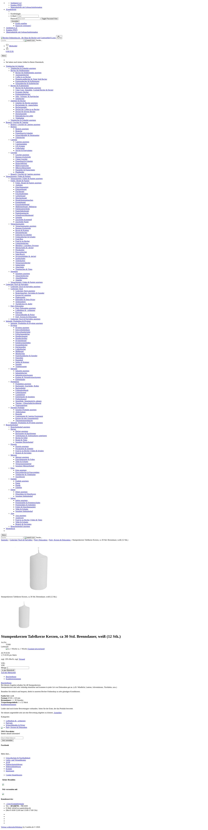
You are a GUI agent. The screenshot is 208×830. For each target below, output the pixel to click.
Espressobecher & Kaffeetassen (27, 81)
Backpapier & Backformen (25, 433)
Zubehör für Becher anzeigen (26, 103)
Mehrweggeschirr (22, 166)
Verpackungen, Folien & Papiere (18, 176)
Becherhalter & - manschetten (26, 105)
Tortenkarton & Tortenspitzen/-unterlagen (31, 436)
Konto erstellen (21, 23)
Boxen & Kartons (22, 230)
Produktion (15, 382)
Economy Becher (22, 92)
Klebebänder (20, 379)
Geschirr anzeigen (22, 155)
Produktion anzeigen (23, 384)
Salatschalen (20, 265)
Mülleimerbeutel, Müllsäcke (26, 207)
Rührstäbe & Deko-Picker (25, 300)
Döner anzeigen (21, 492)
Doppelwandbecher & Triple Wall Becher (31, 79)
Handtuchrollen (21, 338)
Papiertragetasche (22, 213)
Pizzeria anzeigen (22, 446)
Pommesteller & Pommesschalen (27, 503)
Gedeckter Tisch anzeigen (25, 291)
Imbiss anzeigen (21, 500)
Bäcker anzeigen (21, 431)
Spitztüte (18, 217)
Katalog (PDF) (16, 5)
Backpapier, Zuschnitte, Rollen (27, 386)
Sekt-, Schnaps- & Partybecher (27, 96)
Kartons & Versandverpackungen (28, 377)
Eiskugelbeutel (21, 189)
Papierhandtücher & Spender (26, 356)
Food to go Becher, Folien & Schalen (29, 451)
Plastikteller (19, 172)
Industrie (14, 369)
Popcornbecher (21, 252)
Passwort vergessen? (23, 26)
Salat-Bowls (20, 254)
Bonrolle (18, 414)
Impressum (10, 771)
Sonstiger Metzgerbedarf (24, 466)
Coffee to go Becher (23, 77)
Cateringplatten (21, 144)
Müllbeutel (19, 351)
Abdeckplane (20, 412)
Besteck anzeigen (22, 129)
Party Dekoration (17, 306)
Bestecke (18, 131)
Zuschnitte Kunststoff (23, 220)
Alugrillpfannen (21, 278)
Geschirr (14, 153)
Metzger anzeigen (22, 457)
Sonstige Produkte (17, 408)
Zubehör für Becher (18, 101)
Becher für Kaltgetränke (20, 86)
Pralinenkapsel (20, 399)
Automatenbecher (22, 75)
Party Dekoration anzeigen (25, 308)
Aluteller (18, 280)
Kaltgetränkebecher (22, 94)
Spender (18, 364)
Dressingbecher (21, 233)
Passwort (14, 19)
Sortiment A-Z (16, 3)
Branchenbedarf (12, 425)
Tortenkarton (20, 261)
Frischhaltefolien (21, 194)
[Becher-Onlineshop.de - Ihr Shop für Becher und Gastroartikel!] (28, 38)
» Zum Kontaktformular (15, 804)
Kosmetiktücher (21, 345)
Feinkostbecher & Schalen (25, 237)
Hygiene (14, 325)
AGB (8, 762)
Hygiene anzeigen (22, 328)
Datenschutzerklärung (14, 764)
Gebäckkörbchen (21, 243)
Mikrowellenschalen (23, 168)
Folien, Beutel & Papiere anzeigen (28, 183)
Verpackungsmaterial (23, 464)
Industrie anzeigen (22, 371)
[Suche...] (30, 40)
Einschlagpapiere (21, 187)
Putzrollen (19, 358)
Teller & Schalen (21, 462)
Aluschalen (19, 267)
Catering (14, 140)
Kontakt (9, 769)
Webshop (18, 827)
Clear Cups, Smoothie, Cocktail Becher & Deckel (34, 90)
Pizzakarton (19, 250)
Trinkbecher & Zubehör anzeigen (23, 68)
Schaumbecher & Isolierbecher (27, 83)
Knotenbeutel (20, 202)
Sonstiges (14, 271)
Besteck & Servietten (23, 453)
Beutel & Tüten (21, 440)
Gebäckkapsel (20, 392)
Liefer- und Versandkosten (16, 760)
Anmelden (58, 713)
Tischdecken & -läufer (23, 304)
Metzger (14, 455)
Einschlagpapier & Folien (25, 459)
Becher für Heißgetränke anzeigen (28, 73)
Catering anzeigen (22, 142)
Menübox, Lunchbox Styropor (27, 245)
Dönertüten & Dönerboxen (25, 494)
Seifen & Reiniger (22, 362)
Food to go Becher (22, 241)
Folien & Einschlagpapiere (25, 507)
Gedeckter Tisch (17, 289)
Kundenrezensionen (13, 679)
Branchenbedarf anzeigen (20, 427)
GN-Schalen (20, 146)
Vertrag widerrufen (8, 827)
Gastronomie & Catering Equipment (29, 416)
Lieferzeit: (5, 647)
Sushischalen (20, 258)
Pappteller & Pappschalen (25, 170)
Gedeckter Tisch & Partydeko (17, 284)
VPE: (3, 663)
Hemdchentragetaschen (24, 200)
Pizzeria (14, 444)
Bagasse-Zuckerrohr (23, 157)
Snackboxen (20, 477)
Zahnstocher (20, 137)
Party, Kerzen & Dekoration (26, 317)
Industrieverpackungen (24, 375)
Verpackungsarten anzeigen (25, 226)
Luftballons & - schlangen (25, 310)
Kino (12, 468)
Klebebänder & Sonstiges (25, 397)
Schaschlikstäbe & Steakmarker (27, 135)
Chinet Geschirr (21, 159)
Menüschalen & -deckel (24, 248)
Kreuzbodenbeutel (22, 204)
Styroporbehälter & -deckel (25, 256)
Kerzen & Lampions (23, 295)
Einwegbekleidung (22, 330)
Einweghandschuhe (22, 332)
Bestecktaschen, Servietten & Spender (29, 293)
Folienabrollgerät (21, 390)
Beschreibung (11, 677)
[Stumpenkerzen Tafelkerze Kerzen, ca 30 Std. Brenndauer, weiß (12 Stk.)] (23, 631)
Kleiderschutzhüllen (23, 343)
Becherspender (21, 107)
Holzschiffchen (21, 163)
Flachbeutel (19, 191)
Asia (12, 513)
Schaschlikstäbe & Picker (25, 315)
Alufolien (19, 185)
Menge (3, 668)
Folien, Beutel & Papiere (20, 181)
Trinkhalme (19, 118)
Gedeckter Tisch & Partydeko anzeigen (25, 287)
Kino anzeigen (20, 470)
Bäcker (13, 429)
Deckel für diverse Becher (25, 112)
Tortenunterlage (21, 405)
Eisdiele (14, 479)
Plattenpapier (20, 297)
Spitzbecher (19, 99)
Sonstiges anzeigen (22, 274)
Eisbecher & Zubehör (23, 235)
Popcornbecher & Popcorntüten (27, 472)
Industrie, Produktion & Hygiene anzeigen (27, 323)
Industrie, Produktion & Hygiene (18, 321)
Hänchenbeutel (21, 198)
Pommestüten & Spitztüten (25, 505)
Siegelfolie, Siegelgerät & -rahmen (28, 401)
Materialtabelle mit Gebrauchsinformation (26, 7)
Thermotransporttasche (24, 421)
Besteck (14, 127)
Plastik (17, 485)
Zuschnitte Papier (22, 222)
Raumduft (19, 360)
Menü (4, 56)
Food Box (19, 239)
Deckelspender (21, 114)
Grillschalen (20, 148)
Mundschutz (20, 354)
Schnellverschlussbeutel (24, 215)
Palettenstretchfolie (22, 209)
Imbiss (13, 498)
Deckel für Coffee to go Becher (27, 109)
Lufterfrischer (20, 349)
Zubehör (18, 487)
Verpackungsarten (17, 224)
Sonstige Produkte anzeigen (25, 410)
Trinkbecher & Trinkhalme (25, 475)
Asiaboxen (19, 518)
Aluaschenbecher (22, 276)
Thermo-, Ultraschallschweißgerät (28, 403)
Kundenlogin (11, 9)
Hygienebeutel (20, 341)
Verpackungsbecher (22, 263)
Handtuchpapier (21, 336)
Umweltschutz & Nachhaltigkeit (18, 758)
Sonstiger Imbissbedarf (24, 496)
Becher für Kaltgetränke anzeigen (28, 88)
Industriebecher (21, 373)
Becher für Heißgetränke (20, 70)
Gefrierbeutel (20, 196)
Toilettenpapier (21, 366)
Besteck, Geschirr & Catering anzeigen (25, 125)
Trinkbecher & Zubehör (15, 66)
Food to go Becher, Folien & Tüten (28, 520)
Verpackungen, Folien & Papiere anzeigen (27, 179)
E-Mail (13, 16)
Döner (13, 490)
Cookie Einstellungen (14, 775)
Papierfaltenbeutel (22, 211)
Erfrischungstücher (22, 334)
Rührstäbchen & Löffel (24, 116)
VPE (3, 665)
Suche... (39, 40)
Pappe (17, 483)
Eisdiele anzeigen (22, 481)
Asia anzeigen (20, 516)
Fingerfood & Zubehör (24, 133)
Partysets (18, 312)
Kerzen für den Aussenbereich (26, 418)
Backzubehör (20, 388)
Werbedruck (10, 529)
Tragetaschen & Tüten (23, 269)
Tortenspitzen (20, 302)
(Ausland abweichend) (36, 649)
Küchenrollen (20, 347)
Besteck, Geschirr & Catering (17, 122)
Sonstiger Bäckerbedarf (24, 442)
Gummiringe (20, 395)
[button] (10, 50)
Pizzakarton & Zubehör (24, 449)
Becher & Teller (21, 438)
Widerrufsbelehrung (13, 767)
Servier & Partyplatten (23, 150)
